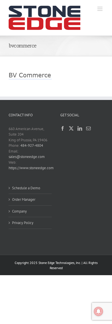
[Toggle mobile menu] (100, 9)
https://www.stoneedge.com (31, 167)
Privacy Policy (22, 222)
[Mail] (88, 128)
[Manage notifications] (98, 311)
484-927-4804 (31, 145)
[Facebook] (62, 128)
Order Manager (23, 199)
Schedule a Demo (26, 188)
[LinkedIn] (80, 128)
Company (19, 211)
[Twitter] (71, 128)
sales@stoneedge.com (27, 156)
